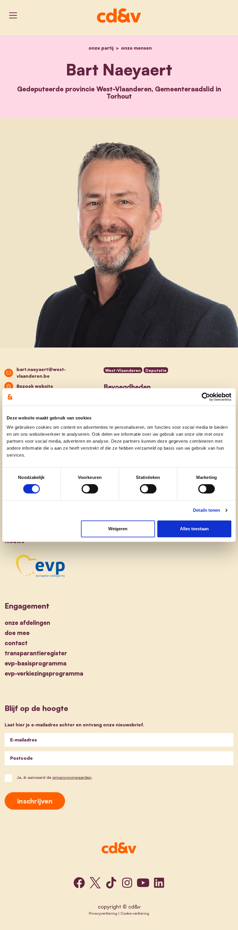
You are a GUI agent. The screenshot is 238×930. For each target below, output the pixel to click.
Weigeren (117, 528)
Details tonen (206, 510)
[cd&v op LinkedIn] (159, 883)
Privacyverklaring (103, 913)
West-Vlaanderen (123, 370)
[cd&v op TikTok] (111, 883)
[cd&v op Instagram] (127, 883)
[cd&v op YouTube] (143, 883)
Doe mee (17, 632)
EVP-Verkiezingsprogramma (44, 673)
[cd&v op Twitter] (95, 883)
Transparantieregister (36, 653)
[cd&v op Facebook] (79, 883)
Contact (16, 643)
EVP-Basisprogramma (35, 663)
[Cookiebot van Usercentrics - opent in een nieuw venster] (206, 396)
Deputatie (156, 370)
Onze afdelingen (27, 622)
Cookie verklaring (134, 913)
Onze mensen (136, 48)
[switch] (90, 488)
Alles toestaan (194, 528)
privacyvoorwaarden (72, 777)
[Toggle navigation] (13, 15)
